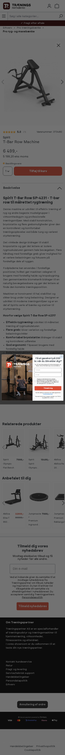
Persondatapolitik (48, 393)
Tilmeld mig (48, 388)
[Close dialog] (61, 356)
